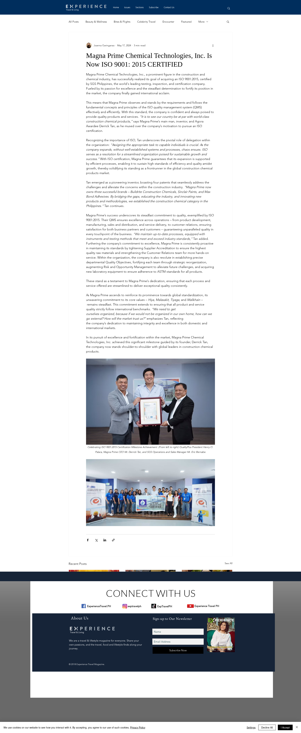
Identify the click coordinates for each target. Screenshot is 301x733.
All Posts (74, 21)
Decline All (267, 727)
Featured (186, 21)
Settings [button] (251, 727)
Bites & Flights (122, 21)
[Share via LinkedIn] (104, 540)
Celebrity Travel (146, 21)
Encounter (168, 21)
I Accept (285, 727)
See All (228, 563)
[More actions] (213, 45)
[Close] (297, 727)
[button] (139, 7)
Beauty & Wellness (96, 21)
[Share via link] (113, 540)
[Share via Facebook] (87, 540)
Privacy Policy (137, 727)
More (201, 21)
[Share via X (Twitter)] (96, 540)
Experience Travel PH (207, 606)
